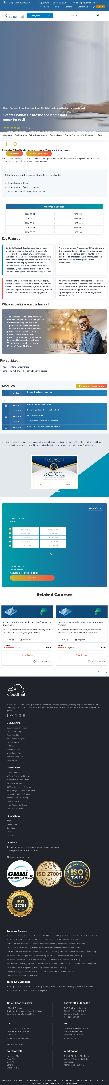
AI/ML (9, 986)
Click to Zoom (54, 492)
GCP (25, 990)
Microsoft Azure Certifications (18, 780)
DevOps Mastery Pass (15, 757)
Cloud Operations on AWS (18, 947)
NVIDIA (18, 986)
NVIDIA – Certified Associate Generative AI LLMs (28, 951)
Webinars (10, 835)
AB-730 (27, 935)
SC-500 (46, 935)
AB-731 (37, 935)
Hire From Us (12, 760)
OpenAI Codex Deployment (43, 943)
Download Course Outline (92, 386)
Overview (7, 135)
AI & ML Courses (13, 772)
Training (13, 108)
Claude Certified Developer (66, 939)
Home (5, 108)
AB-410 (93, 935)
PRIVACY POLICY (90, 1080)
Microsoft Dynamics (86, 986)
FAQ (100, 135)
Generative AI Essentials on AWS (64, 959)
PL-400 (19, 939)
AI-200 (9, 935)
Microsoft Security (66, 986)
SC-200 (56, 935)
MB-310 (48, 939)
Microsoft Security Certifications (18, 794)
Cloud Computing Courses (17, 728)
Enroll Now (14, 153)
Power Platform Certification (17, 805)
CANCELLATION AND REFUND (63, 1083)
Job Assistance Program (16, 739)
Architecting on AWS (45, 955)
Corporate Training (14, 731)
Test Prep (10, 746)
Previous (99, 672)
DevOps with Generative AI (68, 955)
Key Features (20, 135)
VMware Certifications (15, 808)
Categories (36, 15)
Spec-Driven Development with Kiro (22, 975)
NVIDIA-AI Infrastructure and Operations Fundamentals (56, 947)
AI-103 (18, 935)
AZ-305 (84, 935)
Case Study (11, 828)
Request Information (39, 153)
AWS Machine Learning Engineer (20, 963)
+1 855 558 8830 (21, 1038)
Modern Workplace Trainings (17, 798)
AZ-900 (74, 935)
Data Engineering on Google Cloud (49, 967)
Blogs (9, 821)
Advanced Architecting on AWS (20, 955)
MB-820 (38, 939)
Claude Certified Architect (17, 943)
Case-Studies (19, 266)
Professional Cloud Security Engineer (58, 971)
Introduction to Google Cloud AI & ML (54, 963)
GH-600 (29, 939)
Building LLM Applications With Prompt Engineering (74, 951)
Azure (45, 986)
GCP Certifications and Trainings (19, 787)
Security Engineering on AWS (86, 963)
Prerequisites (56, 135)
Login (100, 6)
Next (106, 672)
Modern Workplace (38, 990)
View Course (27, 655)
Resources (44, 6)
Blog (57, 6)
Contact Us (83, 6)
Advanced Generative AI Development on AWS (27, 959)
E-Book (9, 831)
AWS (53, 986)
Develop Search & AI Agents (19, 967)
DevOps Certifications (15, 783)
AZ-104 (65, 935)
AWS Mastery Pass (13, 749)
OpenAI (36, 986)
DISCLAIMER (42, 1083)
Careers (68, 6)
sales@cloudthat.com (19, 857)
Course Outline (72, 135)
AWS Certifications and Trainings (19, 776)
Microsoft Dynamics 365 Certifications (21, 790)
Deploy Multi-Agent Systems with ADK (23, 971)
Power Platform (26, 108)
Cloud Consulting (13, 735)
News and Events (13, 824)
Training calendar (13, 742)
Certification (87, 135)
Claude (27, 986)
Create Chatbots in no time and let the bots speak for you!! (60, 108)
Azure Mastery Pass (14, 753)
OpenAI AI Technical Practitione (71, 943)
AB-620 (10, 939)
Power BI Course (13, 801)
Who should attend (38, 135)
